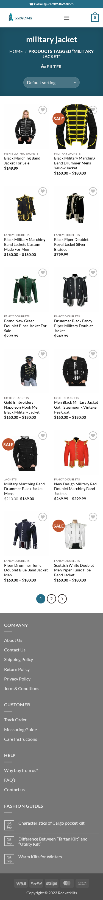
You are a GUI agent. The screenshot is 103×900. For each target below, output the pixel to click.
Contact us (14, 789)
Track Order (15, 719)
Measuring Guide (20, 729)
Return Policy (17, 669)
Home (16, 51)
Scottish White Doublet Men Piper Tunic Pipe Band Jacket (74, 570)
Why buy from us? (21, 770)
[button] (66, 17)
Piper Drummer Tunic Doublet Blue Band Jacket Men (26, 570)
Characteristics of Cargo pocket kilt (51, 822)
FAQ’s (10, 779)
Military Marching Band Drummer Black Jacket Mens (24, 489)
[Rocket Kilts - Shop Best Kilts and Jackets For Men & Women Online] (31, 17)
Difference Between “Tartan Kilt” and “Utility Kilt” (53, 841)
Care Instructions (20, 739)
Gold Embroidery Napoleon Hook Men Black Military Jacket (22, 407)
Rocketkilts (67, 892)
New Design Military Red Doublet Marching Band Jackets (75, 489)
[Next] (62, 598)
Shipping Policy (18, 659)
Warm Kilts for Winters (40, 856)
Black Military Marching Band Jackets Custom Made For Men (24, 244)
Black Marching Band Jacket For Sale (22, 160)
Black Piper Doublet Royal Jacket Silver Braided (71, 244)
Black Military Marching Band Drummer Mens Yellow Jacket (74, 163)
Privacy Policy (17, 678)
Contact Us (15, 649)
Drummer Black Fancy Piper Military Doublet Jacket (73, 326)
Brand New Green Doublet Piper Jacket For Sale (25, 326)
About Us (13, 640)
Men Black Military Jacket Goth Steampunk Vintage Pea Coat (76, 407)
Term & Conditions (21, 688)
